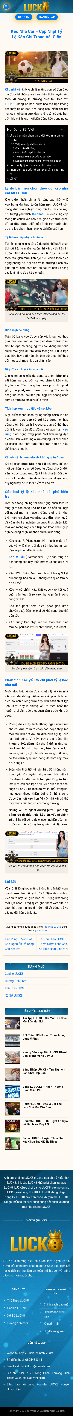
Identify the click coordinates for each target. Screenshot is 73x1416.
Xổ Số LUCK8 (13, 995)
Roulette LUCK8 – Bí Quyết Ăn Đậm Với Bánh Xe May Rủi (45, 1123)
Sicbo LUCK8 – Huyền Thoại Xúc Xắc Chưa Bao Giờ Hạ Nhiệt (43, 1140)
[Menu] (6, 7)
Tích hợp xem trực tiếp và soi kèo (33, 156)
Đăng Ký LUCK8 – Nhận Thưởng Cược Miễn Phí (43, 1088)
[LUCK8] (36, 6)
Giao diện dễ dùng (25, 148)
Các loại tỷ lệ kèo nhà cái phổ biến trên (33, 165)
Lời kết (13, 178)
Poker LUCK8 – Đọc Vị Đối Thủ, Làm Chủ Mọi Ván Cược (42, 1105)
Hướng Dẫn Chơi (15, 981)
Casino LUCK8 (14, 973)
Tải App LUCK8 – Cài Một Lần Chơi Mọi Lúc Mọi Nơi (45, 1020)
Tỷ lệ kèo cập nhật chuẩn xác (30, 144)
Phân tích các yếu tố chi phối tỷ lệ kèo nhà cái (37, 172)
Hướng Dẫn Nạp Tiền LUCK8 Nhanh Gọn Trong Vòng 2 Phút (45, 1054)
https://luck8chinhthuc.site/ (37, 1353)
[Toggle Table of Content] (60, 130)
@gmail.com (42, 1366)
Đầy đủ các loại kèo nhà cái (30, 152)
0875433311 (33, 1360)
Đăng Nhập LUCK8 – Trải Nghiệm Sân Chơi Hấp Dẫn (44, 1071)
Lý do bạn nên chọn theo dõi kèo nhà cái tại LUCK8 (37, 138)
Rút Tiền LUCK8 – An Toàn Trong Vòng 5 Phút (44, 1037)
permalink (41, 930)
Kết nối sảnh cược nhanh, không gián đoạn (38, 160)
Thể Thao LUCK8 (52, 926)
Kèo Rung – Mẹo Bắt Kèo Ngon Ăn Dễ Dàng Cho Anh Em (19, 944)
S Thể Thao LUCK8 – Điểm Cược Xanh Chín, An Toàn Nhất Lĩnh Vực (53, 944)
